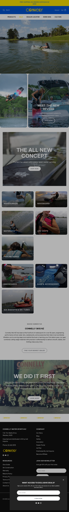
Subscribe (38, 498)
